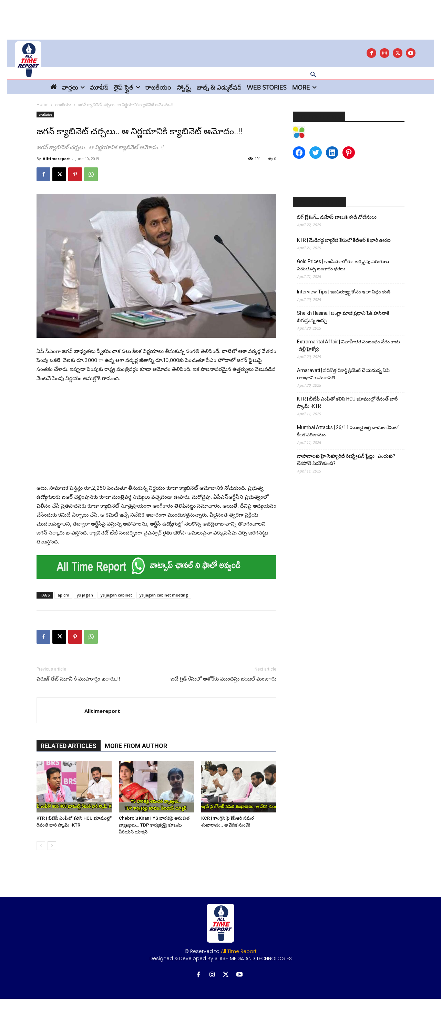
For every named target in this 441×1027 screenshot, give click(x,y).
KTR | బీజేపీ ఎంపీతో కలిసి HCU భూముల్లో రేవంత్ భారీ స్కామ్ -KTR (347, 402)
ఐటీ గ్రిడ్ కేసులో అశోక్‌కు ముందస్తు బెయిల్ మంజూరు (223, 679)
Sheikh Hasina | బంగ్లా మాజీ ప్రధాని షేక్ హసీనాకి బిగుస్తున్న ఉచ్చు (343, 316)
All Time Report (239, 951)
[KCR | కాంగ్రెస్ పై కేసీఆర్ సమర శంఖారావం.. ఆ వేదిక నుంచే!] (238, 786)
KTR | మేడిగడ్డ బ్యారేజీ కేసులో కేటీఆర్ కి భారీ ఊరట (344, 240)
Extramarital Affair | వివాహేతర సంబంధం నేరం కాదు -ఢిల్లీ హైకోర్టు (348, 345)
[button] (313, 75)
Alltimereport (56, 158)
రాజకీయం (63, 104)
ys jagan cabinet (116, 595)
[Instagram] (384, 53)
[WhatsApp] (91, 174)
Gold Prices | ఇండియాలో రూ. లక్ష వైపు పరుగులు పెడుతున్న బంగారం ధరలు (343, 265)
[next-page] (52, 845)
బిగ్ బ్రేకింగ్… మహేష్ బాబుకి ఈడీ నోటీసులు (337, 217)
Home (43, 104)
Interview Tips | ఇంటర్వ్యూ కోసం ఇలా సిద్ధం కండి (343, 291)
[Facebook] (371, 53)
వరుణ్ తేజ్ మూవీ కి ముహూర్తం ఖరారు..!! (78, 679)
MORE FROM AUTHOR (136, 745)
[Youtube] (411, 53)
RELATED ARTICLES (68, 745)
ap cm (63, 595)
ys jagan (85, 595)
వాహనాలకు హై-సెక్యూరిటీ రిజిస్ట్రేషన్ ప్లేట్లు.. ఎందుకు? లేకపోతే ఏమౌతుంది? (346, 459)
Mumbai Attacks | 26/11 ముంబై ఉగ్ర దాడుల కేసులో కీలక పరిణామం (348, 431)
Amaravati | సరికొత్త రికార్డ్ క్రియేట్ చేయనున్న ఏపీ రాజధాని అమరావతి (343, 373)
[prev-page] (41, 845)
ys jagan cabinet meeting (164, 595)
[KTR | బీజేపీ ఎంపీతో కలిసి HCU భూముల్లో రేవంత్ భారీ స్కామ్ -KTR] (74, 786)
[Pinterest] (75, 174)
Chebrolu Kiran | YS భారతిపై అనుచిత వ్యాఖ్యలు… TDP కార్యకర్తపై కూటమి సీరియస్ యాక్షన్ (154, 825)
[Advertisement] (220, 15)
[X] (397, 53)
